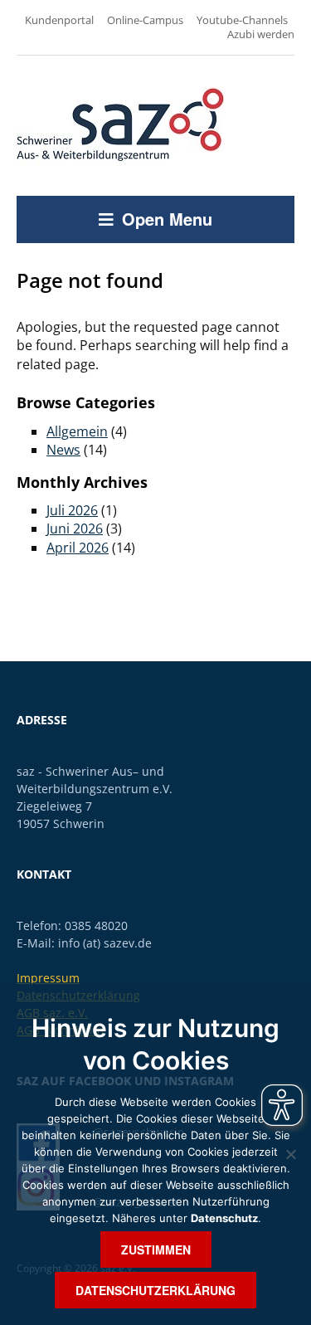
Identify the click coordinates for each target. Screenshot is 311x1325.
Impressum (48, 978)
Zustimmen (156, 1249)
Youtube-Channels (242, 19)
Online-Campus (145, 19)
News (63, 450)
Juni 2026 (74, 528)
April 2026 (77, 547)
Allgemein (77, 431)
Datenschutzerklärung (155, 1290)
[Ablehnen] (290, 1154)
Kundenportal (59, 19)
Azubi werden (260, 34)
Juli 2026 (72, 510)
